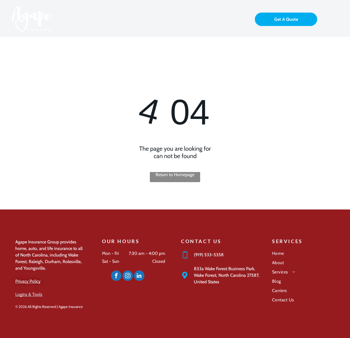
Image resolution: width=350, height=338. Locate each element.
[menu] (338, 18)
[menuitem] (303, 255)
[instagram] (127, 276)
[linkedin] (139, 276)
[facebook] (116, 276)
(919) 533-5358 (209, 254)
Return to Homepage (175, 174)
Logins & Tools (28, 294)
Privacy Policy (27, 281)
